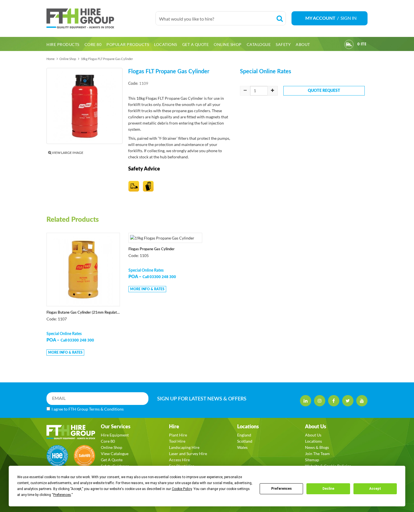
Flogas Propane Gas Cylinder (151, 249)
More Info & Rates (65, 352)
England (244, 435)
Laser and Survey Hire (188, 453)
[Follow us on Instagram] (319, 400)
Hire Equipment (115, 435)
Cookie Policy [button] (182, 489)
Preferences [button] (62, 495)
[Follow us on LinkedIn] (305, 400)
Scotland (244, 441)
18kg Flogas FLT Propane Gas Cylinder (107, 59)
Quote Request (324, 91)
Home (50, 59)
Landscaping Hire (184, 447)
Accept (375, 489)
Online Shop (67, 59)
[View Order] (349, 45)
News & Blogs (317, 447)
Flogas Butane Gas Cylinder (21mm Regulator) (83, 312)
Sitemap (312, 459)
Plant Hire (178, 435)
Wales (242, 447)
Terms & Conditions (106, 409)
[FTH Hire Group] (98, 18)
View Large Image (67, 152)
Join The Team (317, 453)
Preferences (281, 489)
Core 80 (108, 441)
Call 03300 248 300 (77, 340)
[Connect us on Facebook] (333, 400)
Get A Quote (112, 459)
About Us (313, 435)
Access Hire (179, 459)
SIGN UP (201, 399)
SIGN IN (348, 18)
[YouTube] (362, 400)
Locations (313, 441)
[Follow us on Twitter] (347, 400)
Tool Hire (177, 441)
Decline (328, 489)
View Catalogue (114, 453)
